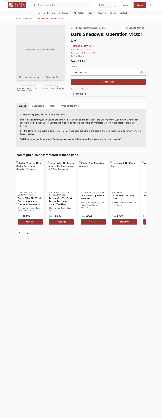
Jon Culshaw (28, 210)
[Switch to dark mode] (151, 5)
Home (37, 13)
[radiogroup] (108, 72)
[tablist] (81, 106)
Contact (123, 13)
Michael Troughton (96, 202)
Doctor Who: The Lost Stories (93, 192)
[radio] (108, 72)
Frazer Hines (86, 205)
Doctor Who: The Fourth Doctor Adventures (59, 193)
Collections (64, 13)
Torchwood (117, 192)
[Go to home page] (17, 5)
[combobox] (108, 94)
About (113, 13)
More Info (30, 222)
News (91, 13)
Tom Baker (61, 208)
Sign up (140, 5)
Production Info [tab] (70, 106)
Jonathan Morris (85, 50)
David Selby (82, 53)
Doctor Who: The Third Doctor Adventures (27, 193)
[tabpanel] (81, 128)
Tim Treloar (30, 208)
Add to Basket (108, 82)
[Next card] (27, 233)
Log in (125, 5)
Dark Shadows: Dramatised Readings (88, 28)
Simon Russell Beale (127, 202)
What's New (79, 13)
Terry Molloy (92, 53)
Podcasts (102, 13)
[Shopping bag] (115, 5)
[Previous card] (19, 233)
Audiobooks (49, 13)
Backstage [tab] (38, 106)
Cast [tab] (52, 106)
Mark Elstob (117, 205)
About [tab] (22, 106)
